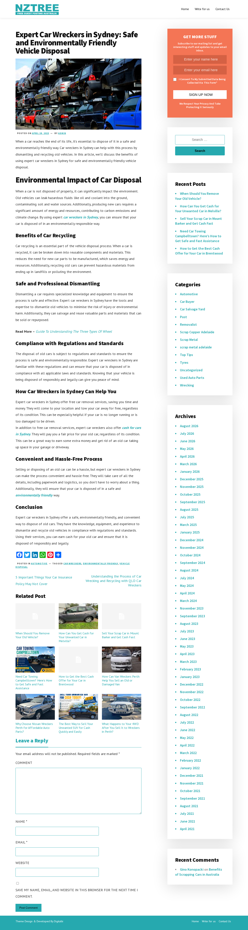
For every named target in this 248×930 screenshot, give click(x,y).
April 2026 (187, 456)
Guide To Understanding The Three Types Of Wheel (74, 331)
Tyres (184, 362)
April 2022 (187, 745)
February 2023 (190, 669)
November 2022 (192, 692)
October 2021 (190, 791)
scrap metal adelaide (196, 347)
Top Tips (186, 354)
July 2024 (187, 578)
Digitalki (58, 921)
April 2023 (187, 654)
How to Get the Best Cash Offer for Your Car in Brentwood (76, 680)
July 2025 (187, 517)
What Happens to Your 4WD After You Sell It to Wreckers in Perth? (121, 727)
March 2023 (188, 661)
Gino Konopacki (191, 869)
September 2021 (192, 798)
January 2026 (190, 471)
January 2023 (190, 677)
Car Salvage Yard (192, 309)
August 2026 (189, 426)
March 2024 (188, 600)
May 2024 (187, 585)
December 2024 (191, 540)
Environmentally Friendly (100, 563)
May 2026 (187, 448)
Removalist (188, 324)
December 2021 (191, 775)
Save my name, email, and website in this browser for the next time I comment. (77, 893)
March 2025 (188, 524)
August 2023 (189, 623)
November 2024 (192, 547)
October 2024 (190, 555)
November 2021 (192, 783)
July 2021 (187, 813)
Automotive (39, 563)
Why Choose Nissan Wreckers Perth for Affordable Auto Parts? (34, 727)
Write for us (202, 9)
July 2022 (187, 722)
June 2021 (187, 821)
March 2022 (188, 753)
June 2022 (187, 730)
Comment (24, 762)
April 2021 (187, 829)
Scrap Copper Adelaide (197, 332)
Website (22, 863)
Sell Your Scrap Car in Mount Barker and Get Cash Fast (120, 635)
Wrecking (187, 385)
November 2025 (192, 486)
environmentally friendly (34, 495)
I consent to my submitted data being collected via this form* (202, 80)
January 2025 (190, 532)
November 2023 (192, 608)
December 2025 (191, 479)
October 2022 (190, 699)
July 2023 (187, 631)
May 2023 (187, 646)
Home (185, 9)
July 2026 (187, 433)
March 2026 (188, 464)
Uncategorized (191, 370)
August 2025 (189, 509)
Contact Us (222, 9)
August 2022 (189, 715)
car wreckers (72, 563)
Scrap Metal (189, 339)
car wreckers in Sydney (80, 217)
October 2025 (190, 494)
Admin (62, 133)
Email (21, 842)
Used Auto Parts (192, 377)
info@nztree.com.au (78, 922)
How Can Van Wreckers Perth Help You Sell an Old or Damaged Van (121, 680)
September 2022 (192, 707)
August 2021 (189, 806)
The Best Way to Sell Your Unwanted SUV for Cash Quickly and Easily (76, 727)
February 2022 (190, 760)
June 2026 (187, 441)
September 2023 (192, 616)
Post (183, 317)
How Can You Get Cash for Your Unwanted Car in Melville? (76, 637)
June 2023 (187, 638)
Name (21, 821)
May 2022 (187, 737)
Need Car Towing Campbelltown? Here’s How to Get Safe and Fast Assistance (34, 682)
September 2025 (192, 502)
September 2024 (192, 562)
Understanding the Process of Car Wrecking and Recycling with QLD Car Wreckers (113, 580)
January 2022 (190, 768)
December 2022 (191, 684)
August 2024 (189, 570)
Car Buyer (187, 301)
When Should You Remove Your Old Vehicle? (33, 635)
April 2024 (187, 593)
